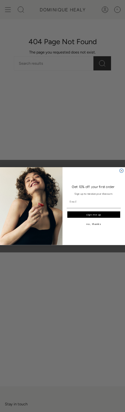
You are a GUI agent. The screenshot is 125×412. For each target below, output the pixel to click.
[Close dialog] (121, 171)
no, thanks (93, 223)
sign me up (93, 214)
